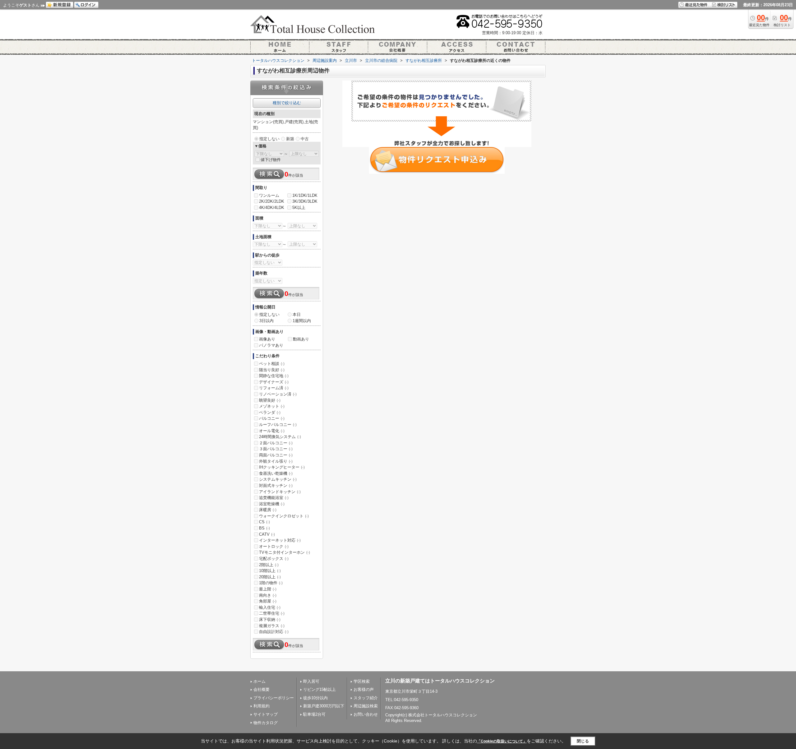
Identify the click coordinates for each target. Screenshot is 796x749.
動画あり (301, 339)
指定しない (269, 138)
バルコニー (272, 418)
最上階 (267, 589)
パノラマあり (271, 345)
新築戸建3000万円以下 (323, 706)
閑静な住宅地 (274, 375)
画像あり (267, 339)
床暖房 (267, 509)
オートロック (274, 546)
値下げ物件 (271, 159)
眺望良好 (269, 400)
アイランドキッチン (280, 491)
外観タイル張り (276, 461)
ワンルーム (269, 195)
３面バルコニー (276, 448)
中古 (305, 138)
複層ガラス (272, 625)
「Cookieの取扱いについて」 (502, 741)
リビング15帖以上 (319, 689)
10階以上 (270, 570)
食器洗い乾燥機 (276, 473)
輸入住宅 (269, 607)
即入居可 (311, 681)
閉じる (583, 741)
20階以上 (270, 577)
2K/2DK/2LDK (271, 201)
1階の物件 (271, 582)
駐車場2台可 (314, 714)
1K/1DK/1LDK (304, 195)
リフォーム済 (274, 388)
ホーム (259, 681)
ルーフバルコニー (278, 424)
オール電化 (272, 430)
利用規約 (261, 706)
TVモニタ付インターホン (284, 552)
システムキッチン (278, 479)
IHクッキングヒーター (282, 467)
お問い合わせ (366, 714)
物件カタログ (265, 722)
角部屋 (267, 601)
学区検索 (362, 681)
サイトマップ (265, 714)
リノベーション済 (278, 394)
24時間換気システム (280, 436)
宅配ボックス (274, 558)
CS (264, 522)
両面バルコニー (276, 455)
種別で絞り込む (287, 102)
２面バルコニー (276, 443)
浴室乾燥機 (272, 504)
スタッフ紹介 (366, 698)
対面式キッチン (276, 485)
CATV (267, 534)
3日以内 (266, 320)
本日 (297, 314)
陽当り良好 (272, 370)
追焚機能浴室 (274, 497)
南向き (267, 595)
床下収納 (269, 619)
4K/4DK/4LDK (271, 207)
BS (264, 528)
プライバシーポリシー (273, 698)
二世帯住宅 (272, 613)
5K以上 (298, 207)
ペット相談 (272, 363)
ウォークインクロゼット (284, 516)
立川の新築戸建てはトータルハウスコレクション (440, 680)
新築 (290, 138)
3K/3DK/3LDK (304, 201)
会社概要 (261, 689)
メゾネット (272, 406)
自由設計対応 (274, 631)
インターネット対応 (280, 540)
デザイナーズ (274, 382)
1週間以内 (302, 320)
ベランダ (269, 412)
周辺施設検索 (366, 706)
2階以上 (269, 564)
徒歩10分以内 (315, 698)
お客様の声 (364, 689)
